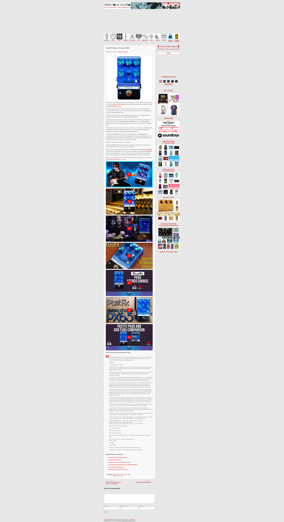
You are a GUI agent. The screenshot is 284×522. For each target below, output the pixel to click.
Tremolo (145, 39)
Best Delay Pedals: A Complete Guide (168, 170)
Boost (125, 36)
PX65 (122, 475)
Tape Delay (113, 38)
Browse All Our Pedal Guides (168, 252)
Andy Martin (148, 151)
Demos (122, 474)
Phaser (145, 38)
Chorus (145, 34)
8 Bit (138, 38)
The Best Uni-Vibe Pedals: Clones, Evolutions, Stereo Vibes (168, 224)
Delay (113, 36)
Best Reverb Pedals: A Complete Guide (168, 142)
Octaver (151, 39)
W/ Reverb (113, 39)
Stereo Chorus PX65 (119, 104)
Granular (164, 37)
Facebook (176, 39)
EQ (132, 36)
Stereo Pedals (127, 474)
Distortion (119, 35)
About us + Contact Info (129, 519)
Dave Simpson (148, 149)
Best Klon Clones (168, 197)
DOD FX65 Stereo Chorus (115, 106)
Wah (132, 39)
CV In (163, 35)
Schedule (176, 38)
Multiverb (157, 35)
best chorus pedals (112, 159)
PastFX (118, 475)
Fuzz (119, 37)
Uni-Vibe (144, 41)
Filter (132, 38)
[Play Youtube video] (129, 174)
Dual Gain (119, 40)
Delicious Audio (108, 519)
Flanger (145, 36)
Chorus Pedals (116, 474)
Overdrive (119, 38)
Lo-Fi (138, 37)
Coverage (176, 36)
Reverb (157, 37)
